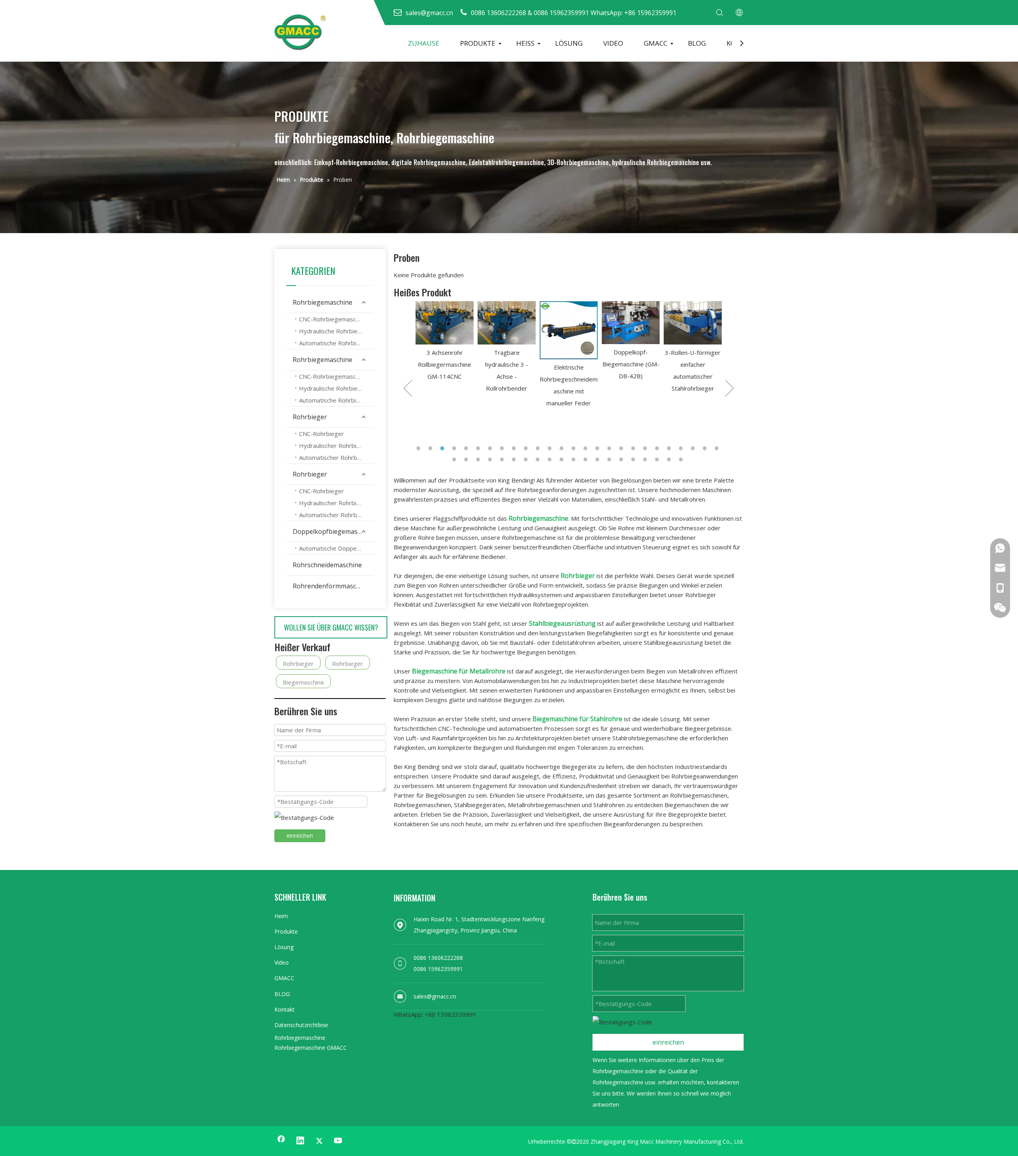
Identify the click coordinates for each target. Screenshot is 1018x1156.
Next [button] (729, 388)
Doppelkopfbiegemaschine (333, 531)
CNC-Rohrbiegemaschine (333, 319)
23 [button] (682, 448)
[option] (445, 348)
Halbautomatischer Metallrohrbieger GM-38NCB (693, 399)
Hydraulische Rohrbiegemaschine (336, 331)
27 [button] (455, 459)
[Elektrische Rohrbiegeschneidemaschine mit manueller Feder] (507, 330)
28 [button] (467, 459)
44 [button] (658, 459)
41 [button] (622, 459)
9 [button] (515, 448)
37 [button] (575, 459)
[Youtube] (338, 1141)
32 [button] (515, 459)
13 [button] (563, 448)
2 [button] (431, 448)
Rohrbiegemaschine (322, 302)
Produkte (286, 931)
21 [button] (658, 448)
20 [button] (646, 448)
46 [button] (682, 459)
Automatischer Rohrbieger (335, 457)
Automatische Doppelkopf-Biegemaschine (336, 548)
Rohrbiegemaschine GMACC (310, 1047)
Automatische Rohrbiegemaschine (336, 343)
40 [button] (610, 459)
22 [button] (670, 448)
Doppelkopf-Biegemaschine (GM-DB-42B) (568, 364)
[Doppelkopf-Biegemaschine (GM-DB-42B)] (569, 322)
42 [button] (634, 459)
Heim (281, 916)
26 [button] (718, 448)
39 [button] (598, 459)
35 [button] (551, 459)
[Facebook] (281, 1141)
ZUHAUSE (423, 43)
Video (281, 962)
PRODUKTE (477, 43)
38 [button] (587, 459)
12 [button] (551, 448)
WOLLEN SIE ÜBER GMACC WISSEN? (331, 627)
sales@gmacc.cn (435, 996)
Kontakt (284, 1009)
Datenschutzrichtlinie (301, 1025)
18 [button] (622, 448)
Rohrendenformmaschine (331, 586)
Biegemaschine (303, 682)
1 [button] (420, 448)
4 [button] (455, 448)
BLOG (697, 43)
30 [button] (491, 459)
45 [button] (670, 459)
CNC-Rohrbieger (321, 434)
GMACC (655, 43)
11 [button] (539, 448)
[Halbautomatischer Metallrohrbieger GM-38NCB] (693, 340)
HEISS (525, 43)
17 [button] (610, 448)
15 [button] (587, 448)
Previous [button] (408, 388)
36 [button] (563, 459)
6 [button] (479, 448)
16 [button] (598, 448)
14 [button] (575, 448)
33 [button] (527, 459)
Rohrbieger (310, 417)
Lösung (283, 947)
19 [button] (634, 448)
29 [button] (479, 459)
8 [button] (503, 448)
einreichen (300, 835)
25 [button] (706, 448)
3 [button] (443, 448)
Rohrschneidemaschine (327, 564)
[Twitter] (319, 1141)
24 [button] (694, 448)
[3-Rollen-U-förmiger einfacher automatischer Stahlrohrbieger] (631, 323)
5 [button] (467, 448)
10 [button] (527, 448)
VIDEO (613, 43)
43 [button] (646, 459)
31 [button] (503, 459)
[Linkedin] (300, 1141)
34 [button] (539, 459)
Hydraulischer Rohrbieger (334, 446)
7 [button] (491, 448)
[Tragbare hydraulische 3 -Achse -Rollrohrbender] (445, 323)
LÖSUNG (569, 43)
